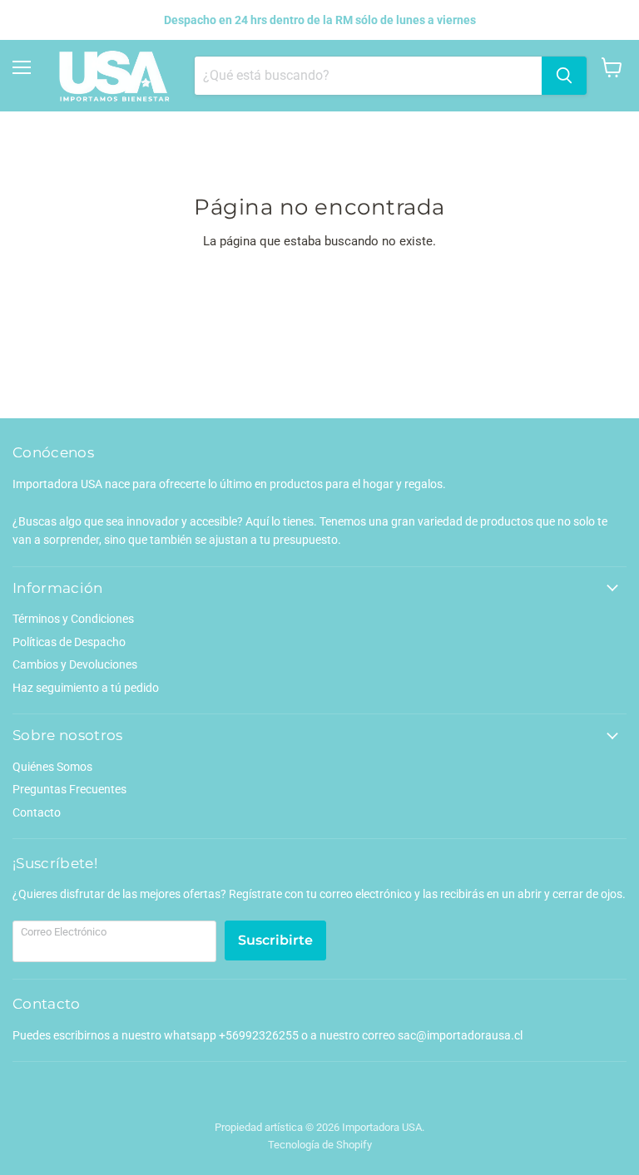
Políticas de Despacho (69, 642)
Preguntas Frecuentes (69, 789)
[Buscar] (564, 76)
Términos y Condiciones (73, 618)
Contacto (36, 812)
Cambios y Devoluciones (74, 664)
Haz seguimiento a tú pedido (85, 687)
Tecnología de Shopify (320, 1144)
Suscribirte (275, 940)
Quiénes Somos (52, 766)
